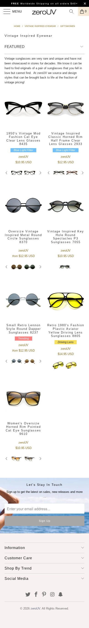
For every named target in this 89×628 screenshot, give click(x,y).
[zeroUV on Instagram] (52, 595)
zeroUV (35, 608)
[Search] (73, 11)
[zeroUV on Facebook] (36, 595)
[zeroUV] (44, 11)
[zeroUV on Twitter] (28, 595)
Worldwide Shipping (30, 3)
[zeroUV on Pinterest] (44, 595)
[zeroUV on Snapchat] (60, 595)
